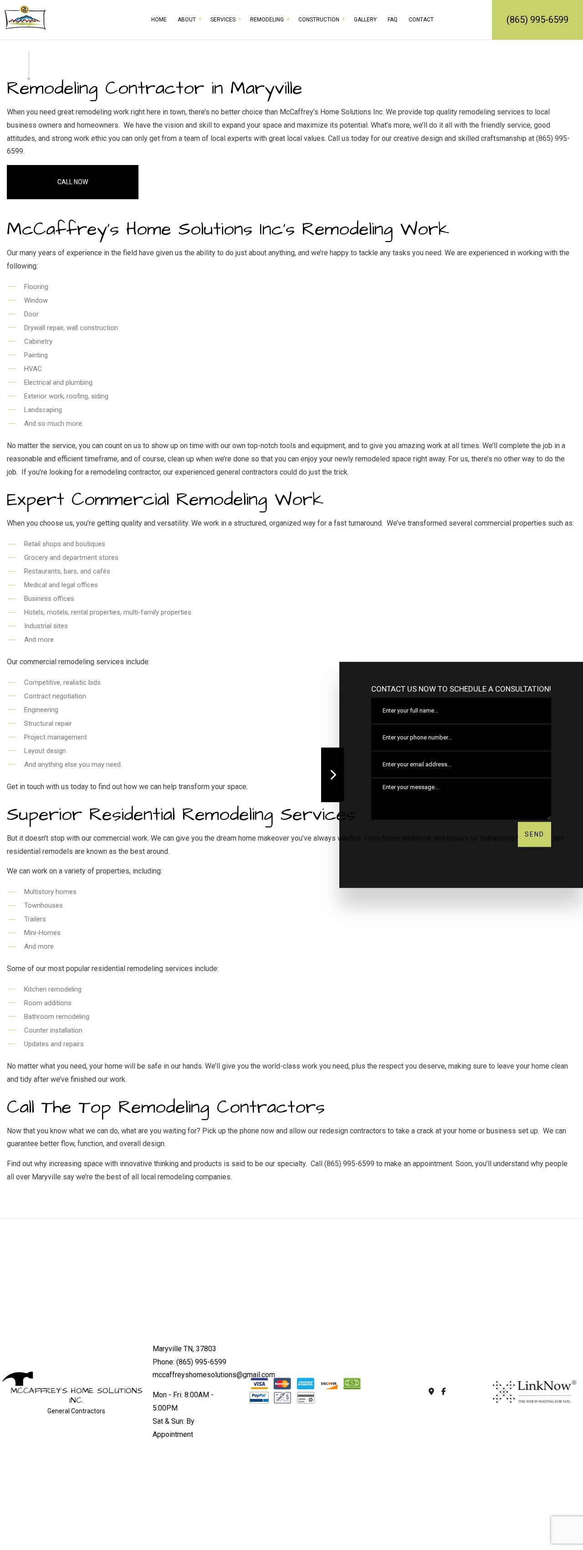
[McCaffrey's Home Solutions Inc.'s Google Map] (431, 1391)
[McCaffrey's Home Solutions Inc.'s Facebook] (444, 1391)
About (187, 19)
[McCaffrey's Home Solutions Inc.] (25, 17)
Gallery (365, 19)
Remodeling (267, 19)
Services (222, 19)
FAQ (393, 19)
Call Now (72, 182)
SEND (534, 834)
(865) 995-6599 (537, 19)
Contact (421, 19)
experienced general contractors (226, 472)
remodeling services (492, 112)
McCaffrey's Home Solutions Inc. (76, 1395)
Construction (318, 19)
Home (159, 19)
